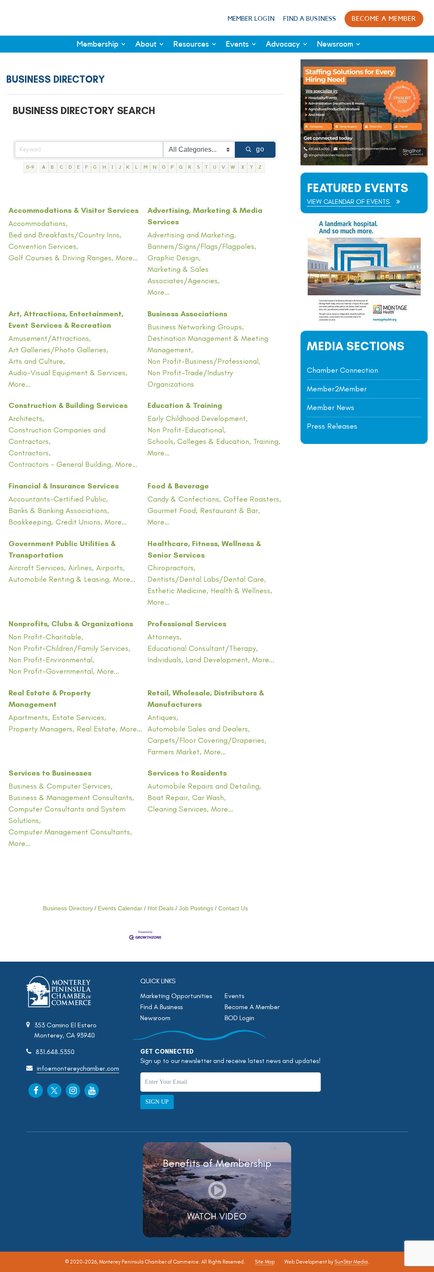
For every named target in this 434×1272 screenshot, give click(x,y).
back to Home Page (35, 17)
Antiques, (162, 717)
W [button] (233, 167)
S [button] (198, 167)
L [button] (136, 167)
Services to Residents (187, 773)
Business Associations (187, 313)
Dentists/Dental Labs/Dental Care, (206, 579)
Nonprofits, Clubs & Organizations (70, 623)
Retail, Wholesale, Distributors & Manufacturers (205, 698)
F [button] (86, 167)
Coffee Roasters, (252, 499)
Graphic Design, (173, 257)
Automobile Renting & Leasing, (59, 579)
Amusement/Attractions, (49, 338)
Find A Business (309, 19)
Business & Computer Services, (60, 786)
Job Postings (196, 908)
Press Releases (332, 426)
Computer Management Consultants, (70, 832)
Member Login (251, 19)
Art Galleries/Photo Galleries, (58, 349)
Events (237, 44)
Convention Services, (43, 246)
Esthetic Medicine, (177, 590)
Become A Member (252, 1007)
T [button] (206, 167)
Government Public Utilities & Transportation (62, 549)
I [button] (112, 167)
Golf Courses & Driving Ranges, (60, 257)
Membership (97, 44)
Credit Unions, (79, 522)
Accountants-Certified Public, (58, 499)
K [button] (128, 167)
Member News (330, 407)
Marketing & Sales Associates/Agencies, (183, 275)
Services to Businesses (50, 773)
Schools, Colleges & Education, (199, 441)
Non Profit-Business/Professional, (203, 361)
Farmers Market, (174, 751)
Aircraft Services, (37, 567)
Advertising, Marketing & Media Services (204, 216)
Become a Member (384, 19)
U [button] (215, 167)
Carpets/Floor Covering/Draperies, (206, 740)
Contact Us (233, 908)
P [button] (172, 167)
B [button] (52, 167)
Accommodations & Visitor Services (73, 210)
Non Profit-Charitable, (45, 637)
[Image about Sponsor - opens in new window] (364, 321)
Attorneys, (164, 637)
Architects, (26, 418)
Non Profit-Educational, (186, 430)
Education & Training (184, 405)
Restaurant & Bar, (230, 510)
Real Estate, (97, 729)
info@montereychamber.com (78, 1068)
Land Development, (218, 659)
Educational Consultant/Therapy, (202, 648)
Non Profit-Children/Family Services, (69, 648)
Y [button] (251, 167)
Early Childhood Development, (197, 418)
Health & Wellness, (241, 590)
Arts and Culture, (36, 361)
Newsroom (335, 44)
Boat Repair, (168, 797)
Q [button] (181, 167)
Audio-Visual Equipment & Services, (67, 372)
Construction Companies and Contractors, (57, 435)
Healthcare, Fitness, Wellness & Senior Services (204, 549)
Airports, (110, 567)
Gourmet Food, (172, 510)
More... (127, 257)
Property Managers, (41, 729)
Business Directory (68, 908)
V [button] (223, 167)
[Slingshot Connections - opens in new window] (364, 163)
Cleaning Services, (178, 809)
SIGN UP (157, 1102)
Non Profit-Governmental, (51, 671)
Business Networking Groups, (195, 327)
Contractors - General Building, (60, 464)
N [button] (155, 167)
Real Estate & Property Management (49, 698)
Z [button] (260, 167)
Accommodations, (37, 223)
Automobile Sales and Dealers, (198, 729)
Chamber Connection (342, 370)
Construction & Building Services (68, 405)
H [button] (104, 167)
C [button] (62, 167)
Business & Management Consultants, (71, 797)
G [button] (95, 167)
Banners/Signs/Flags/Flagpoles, (201, 246)
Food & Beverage (178, 486)
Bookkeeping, (30, 522)
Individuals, (165, 659)
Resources (191, 44)
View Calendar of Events (349, 202)
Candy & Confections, (184, 499)
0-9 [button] (30, 167)
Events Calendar (120, 908)
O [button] (164, 167)
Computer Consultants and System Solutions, (66, 814)
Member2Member (337, 388)
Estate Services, (79, 717)
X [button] (243, 167)
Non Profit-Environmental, (51, 659)
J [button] (120, 167)
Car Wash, (208, 797)
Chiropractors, (171, 567)
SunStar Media (351, 1262)
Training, (266, 441)
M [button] (146, 167)
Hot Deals (160, 908)
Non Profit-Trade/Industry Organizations (190, 378)
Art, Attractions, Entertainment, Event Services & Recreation (65, 319)
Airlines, (81, 567)
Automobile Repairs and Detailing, (204, 786)
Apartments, (29, 717)
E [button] (78, 167)
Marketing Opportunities (176, 996)
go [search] (260, 149)
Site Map (265, 1262)
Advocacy (283, 44)
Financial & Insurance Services (63, 486)
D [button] (70, 167)
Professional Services (186, 623)
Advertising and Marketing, (191, 235)
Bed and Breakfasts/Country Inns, (64, 235)
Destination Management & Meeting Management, (207, 344)
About (145, 44)
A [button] (44, 167)
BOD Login (239, 1018)
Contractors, (29, 452)
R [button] (190, 167)
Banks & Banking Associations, (58, 510)
